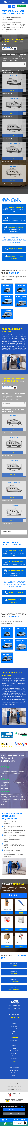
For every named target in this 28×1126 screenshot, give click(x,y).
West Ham (14, 1045)
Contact (14, 1021)
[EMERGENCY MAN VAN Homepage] (6, 2)
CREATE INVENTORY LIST (14, 229)
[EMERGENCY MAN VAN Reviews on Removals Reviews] (7, 735)
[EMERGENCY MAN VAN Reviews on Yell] (7, 745)
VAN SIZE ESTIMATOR (14, 219)
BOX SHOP (14, 895)
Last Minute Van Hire (14, 1084)
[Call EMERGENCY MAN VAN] (13, 6)
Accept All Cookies (14, 1109)
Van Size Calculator (14, 1070)
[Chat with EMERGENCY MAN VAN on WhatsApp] (6, 1123)
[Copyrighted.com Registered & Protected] (14, 1095)
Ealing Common (14, 1040)
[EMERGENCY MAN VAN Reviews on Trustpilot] (21, 735)
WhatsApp (22, 6)
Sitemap (14, 1033)
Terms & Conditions (14, 1028)
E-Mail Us (14, 1013)
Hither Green (14, 1058)
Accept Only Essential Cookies (14, 1114)
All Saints (14, 1043)
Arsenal (14, 1048)
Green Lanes (14, 1053)
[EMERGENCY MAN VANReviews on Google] (21, 745)
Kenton (14, 1055)
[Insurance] (14, 1101)
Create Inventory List (14, 1067)
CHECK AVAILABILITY (14, 209)
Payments (14, 1075)
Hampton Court (14, 1050)
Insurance (14, 1031)
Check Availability (14, 1065)
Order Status (14, 1072)
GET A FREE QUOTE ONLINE (15, 1120)
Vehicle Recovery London (14, 1089)
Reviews (14, 1023)
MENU (23, 2)
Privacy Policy (22, 1106)
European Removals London (14, 1081)
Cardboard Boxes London (14, 1086)
